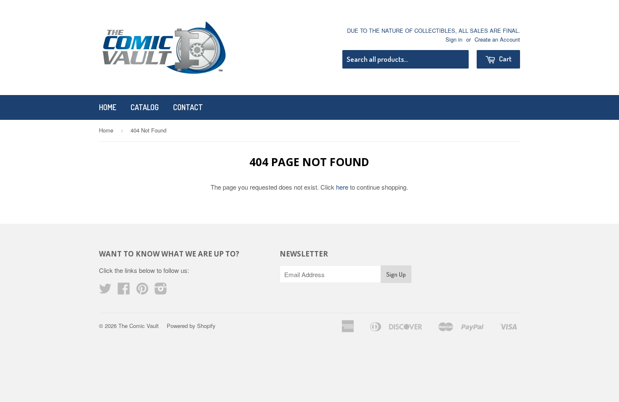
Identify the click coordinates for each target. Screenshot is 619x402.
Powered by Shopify (191, 326)
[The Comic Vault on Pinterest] (142, 290)
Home (107, 107)
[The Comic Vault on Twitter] (105, 290)
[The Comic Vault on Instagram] (161, 290)
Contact (188, 107)
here (342, 186)
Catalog (145, 107)
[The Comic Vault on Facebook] (123, 290)
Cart (505, 58)
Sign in (454, 39)
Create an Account (497, 39)
